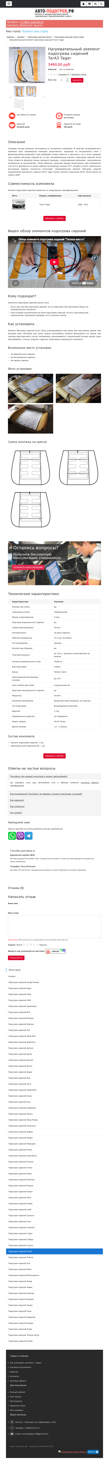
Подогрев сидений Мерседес (22, 1144)
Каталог (21, 37)
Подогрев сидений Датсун (20, 1048)
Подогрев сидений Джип (20, 1066)
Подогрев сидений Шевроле (21, 1317)
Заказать (77, 80)
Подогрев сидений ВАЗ (19, 1012)
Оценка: (12, 945)
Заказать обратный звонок (25, 25)
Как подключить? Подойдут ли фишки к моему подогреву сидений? (46, 794)
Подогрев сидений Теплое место (23, 1335)
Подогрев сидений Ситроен (21, 1227)
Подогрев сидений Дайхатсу (21, 1042)
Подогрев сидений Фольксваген (23, 1275)
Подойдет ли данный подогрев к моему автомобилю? (39, 776)
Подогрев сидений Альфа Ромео (23, 982)
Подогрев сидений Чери (19, 1311)
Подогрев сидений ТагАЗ (39, 37)
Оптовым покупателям (20, 1367)
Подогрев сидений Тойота (20, 1257)
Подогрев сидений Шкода (20, 1323)
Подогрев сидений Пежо (20, 1173)
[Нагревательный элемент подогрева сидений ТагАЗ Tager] (27, 65)
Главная (10, 37)
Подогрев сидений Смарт (20, 1233)
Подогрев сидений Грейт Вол (22, 1036)
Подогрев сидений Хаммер (21, 1293)
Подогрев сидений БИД (19, 994)
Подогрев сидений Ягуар (20, 1329)
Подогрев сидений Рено (19, 1197)
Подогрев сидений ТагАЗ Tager (69, 37)
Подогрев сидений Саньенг (21, 1215)
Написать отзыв (78, 74)
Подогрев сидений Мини (20, 1150)
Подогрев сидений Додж (20, 1072)
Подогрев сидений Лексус (20, 1114)
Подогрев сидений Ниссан (20, 1162)
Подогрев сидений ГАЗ (19, 1030)
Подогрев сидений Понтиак (21, 1179)
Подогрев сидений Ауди (19, 988)
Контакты (14, 1376)
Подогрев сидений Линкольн (22, 1126)
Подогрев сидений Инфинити (22, 1090)
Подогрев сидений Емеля (20, 1341)
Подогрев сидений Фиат (20, 1269)
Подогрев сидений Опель (20, 1167)
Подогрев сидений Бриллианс (22, 1006)
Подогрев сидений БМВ (19, 1000)
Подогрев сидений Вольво (21, 1018)
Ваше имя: (13, 903)
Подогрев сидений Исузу (20, 1096)
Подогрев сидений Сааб (19, 1209)
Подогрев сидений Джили (20, 1060)
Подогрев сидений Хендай (20, 1299)
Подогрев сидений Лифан (20, 1132)
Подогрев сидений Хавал (20, 1287)
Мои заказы (15, 1396)
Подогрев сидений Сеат (19, 1221)
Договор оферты (18, 1381)
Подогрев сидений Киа (19, 1102)
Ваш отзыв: (13, 913)
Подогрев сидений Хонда (20, 1305)
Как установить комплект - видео (25, 1363)
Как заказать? (17, 800)
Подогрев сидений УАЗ (19, 1263)
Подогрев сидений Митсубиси (22, 1156)
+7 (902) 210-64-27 (32, 22)
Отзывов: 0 (63, 74)
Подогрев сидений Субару (20, 1239)
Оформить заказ (17, 1405)
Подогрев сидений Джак (20, 1054)
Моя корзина (16, 1401)
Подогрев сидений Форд (20, 1281)
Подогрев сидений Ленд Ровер (23, 1120)
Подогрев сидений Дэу (19, 1078)
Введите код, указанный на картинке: (26, 951)
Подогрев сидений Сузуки (20, 1245)
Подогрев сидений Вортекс (21, 1024)
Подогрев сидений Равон (20, 1191)
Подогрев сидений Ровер (20, 1203)
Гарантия (14, 1372)
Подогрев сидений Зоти (19, 1084)
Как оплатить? (17, 806)
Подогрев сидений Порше (20, 1185)
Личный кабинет (17, 1392)
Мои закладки (16, 1410)
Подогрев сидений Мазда (20, 1138)
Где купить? (16, 812)
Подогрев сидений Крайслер (22, 1108)
